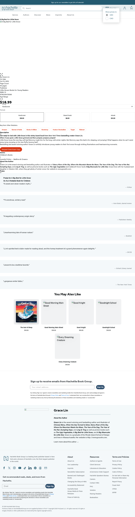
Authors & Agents (96, 461)
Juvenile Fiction (5, 159)
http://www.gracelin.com (97, 437)
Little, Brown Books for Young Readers (14, 90)
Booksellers (94, 497)
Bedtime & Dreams (21, 159)
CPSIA (114, 489)
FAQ (91, 486)
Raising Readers (95, 493)
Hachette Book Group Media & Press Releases (75, 491)
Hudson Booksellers (59, 129)
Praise (2, 171)
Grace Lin (5, 77)
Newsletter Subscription (76, 472)
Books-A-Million (32, 129)
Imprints (58, 15)
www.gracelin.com (64, 169)
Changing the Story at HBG (77, 481)
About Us (70, 15)
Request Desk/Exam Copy (11, 149)
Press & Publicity (73, 497)
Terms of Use (116, 461)
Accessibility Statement (76, 485)
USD (111, 15)
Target (73, 129)
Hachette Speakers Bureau (99, 475)
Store (48, 15)
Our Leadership (73, 464)
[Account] (125, 8)
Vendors (93, 490)
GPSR (114, 492)
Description (4, 132)
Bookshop (45, 129)
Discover (37, 15)
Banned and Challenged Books (76, 476)
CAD (111, 18)
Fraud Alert (116, 485)
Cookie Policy (117, 468)
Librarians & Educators (98, 468)
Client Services (95, 464)
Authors (26, 15)
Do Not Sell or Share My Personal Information (120, 476)
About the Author (6, 161)
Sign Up (100, 387)
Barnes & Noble (17, 129)
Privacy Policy (117, 464)
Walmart (81, 129)
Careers (92, 479)
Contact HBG (94, 483)
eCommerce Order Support (99, 472)
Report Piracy (117, 481)
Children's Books (6, 155)
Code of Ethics (117, 472)
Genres (15, 15)
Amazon (4, 129)
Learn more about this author (65, 441)
